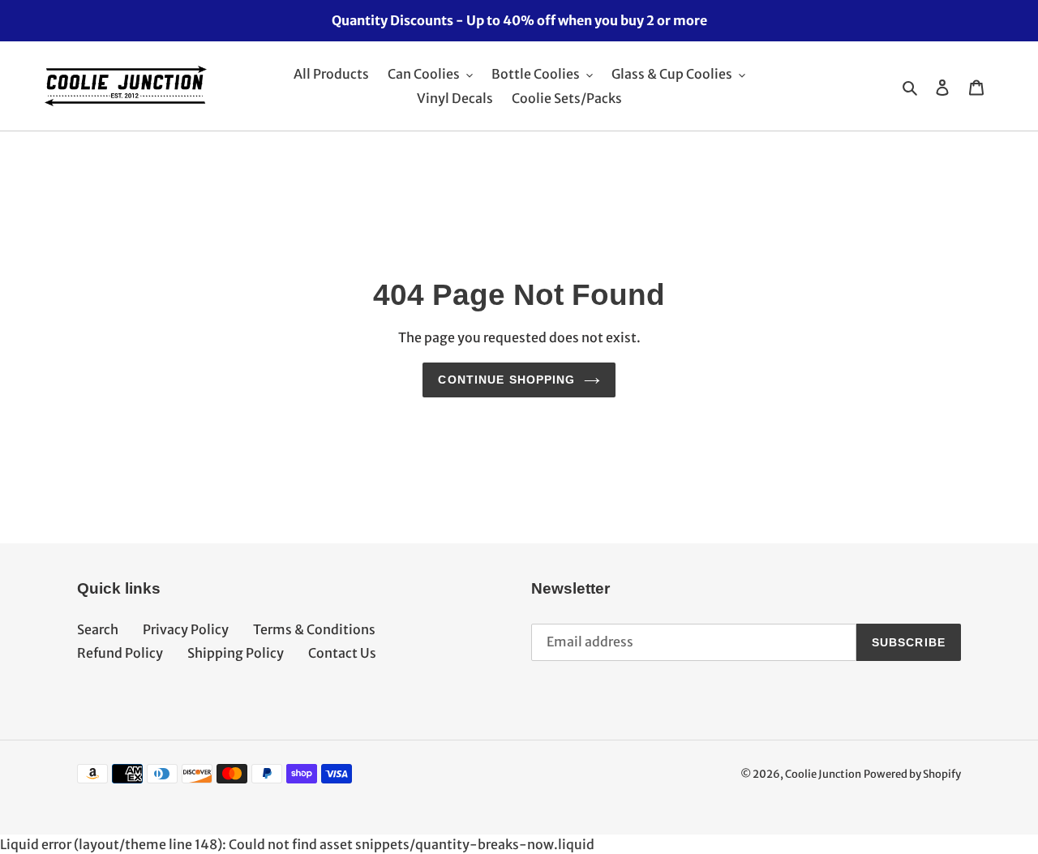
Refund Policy (120, 653)
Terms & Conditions (314, 629)
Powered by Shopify (912, 774)
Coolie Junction (823, 774)
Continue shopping (506, 379)
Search (97, 629)
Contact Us (342, 653)
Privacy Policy (186, 629)
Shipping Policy (235, 653)
